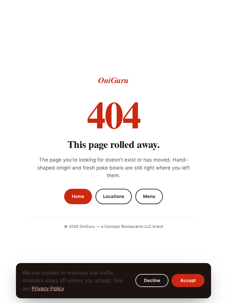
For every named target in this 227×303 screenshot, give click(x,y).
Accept (188, 280)
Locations (113, 196)
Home (78, 196)
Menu (149, 196)
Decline (152, 280)
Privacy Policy (48, 288)
